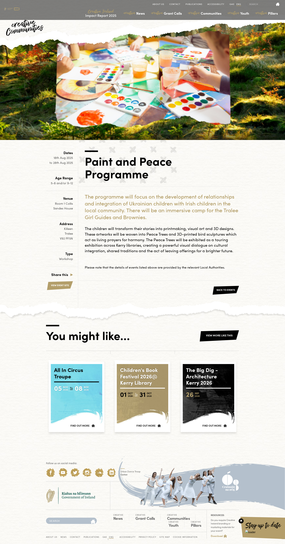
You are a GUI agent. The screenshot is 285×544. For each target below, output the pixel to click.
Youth (238, 13)
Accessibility (215, 4)
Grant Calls (166, 13)
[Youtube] (63, 472)
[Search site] (278, 4)
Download (217, 536)
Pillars (266, 13)
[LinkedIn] (111, 472)
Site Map (164, 537)
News (134, 13)
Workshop (66, 259)
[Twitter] (75, 472)
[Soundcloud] (99, 472)
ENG (238, 4)
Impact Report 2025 (100, 13)
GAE (232, 4)
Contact (174, 4)
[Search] (93, 521)
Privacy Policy (147, 537)
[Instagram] (87, 472)
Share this (59, 274)
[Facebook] (50, 472)
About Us (158, 4)
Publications (194, 4)
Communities (205, 13)
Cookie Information (185, 537)
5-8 (54, 183)
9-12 (70, 183)
